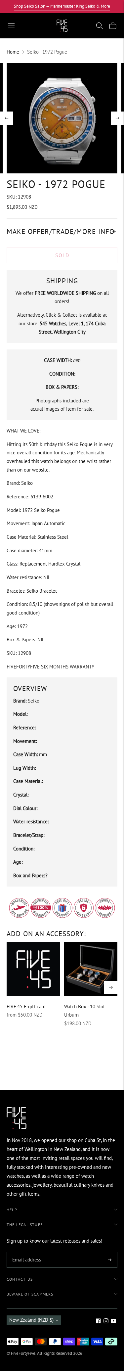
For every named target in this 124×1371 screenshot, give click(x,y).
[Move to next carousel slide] (110, 987)
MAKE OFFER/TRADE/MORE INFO (60, 231)
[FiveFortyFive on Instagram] (105, 1321)
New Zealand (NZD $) (31, 1320)
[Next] (117, 118)
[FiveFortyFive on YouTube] (113, 1321)
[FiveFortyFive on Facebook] (98, 1321)
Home (13, 52)
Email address (25, 1252)
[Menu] (11, 26)
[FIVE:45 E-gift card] (33, 969)
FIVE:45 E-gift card (26, 1006)
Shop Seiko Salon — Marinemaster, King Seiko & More (62, 6)
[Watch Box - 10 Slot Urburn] (91, 969)
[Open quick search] (99, 26)
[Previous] (6, 118)
